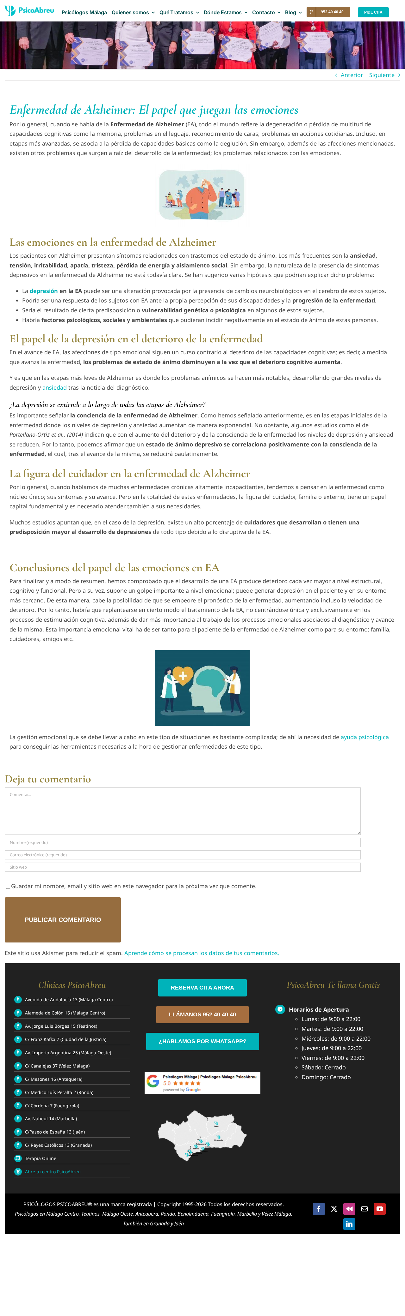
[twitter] (334, 1209)
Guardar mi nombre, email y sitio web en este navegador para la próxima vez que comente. (134, 886)
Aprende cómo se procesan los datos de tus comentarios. (201, 953)
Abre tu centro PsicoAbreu (53, 1172)
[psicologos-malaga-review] (202, 1075)
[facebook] (319, 1209)
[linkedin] (349, 1224)
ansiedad (54, 387)
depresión (44, 291)
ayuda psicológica (365, 737)
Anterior (352, 75)
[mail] (364, 1209)
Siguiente (382, 75)
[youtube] (380, 1209)
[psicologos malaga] (27, 12)
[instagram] (349, 1209)
